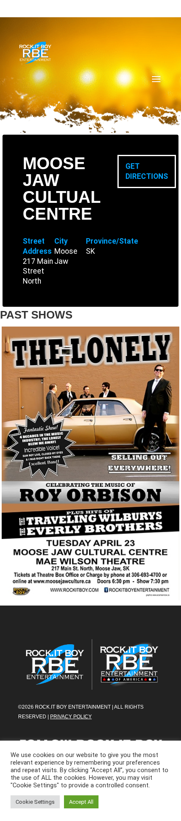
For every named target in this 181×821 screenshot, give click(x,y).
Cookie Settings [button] (35, 802)
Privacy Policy (71, 717)
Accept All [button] (81, 802)
